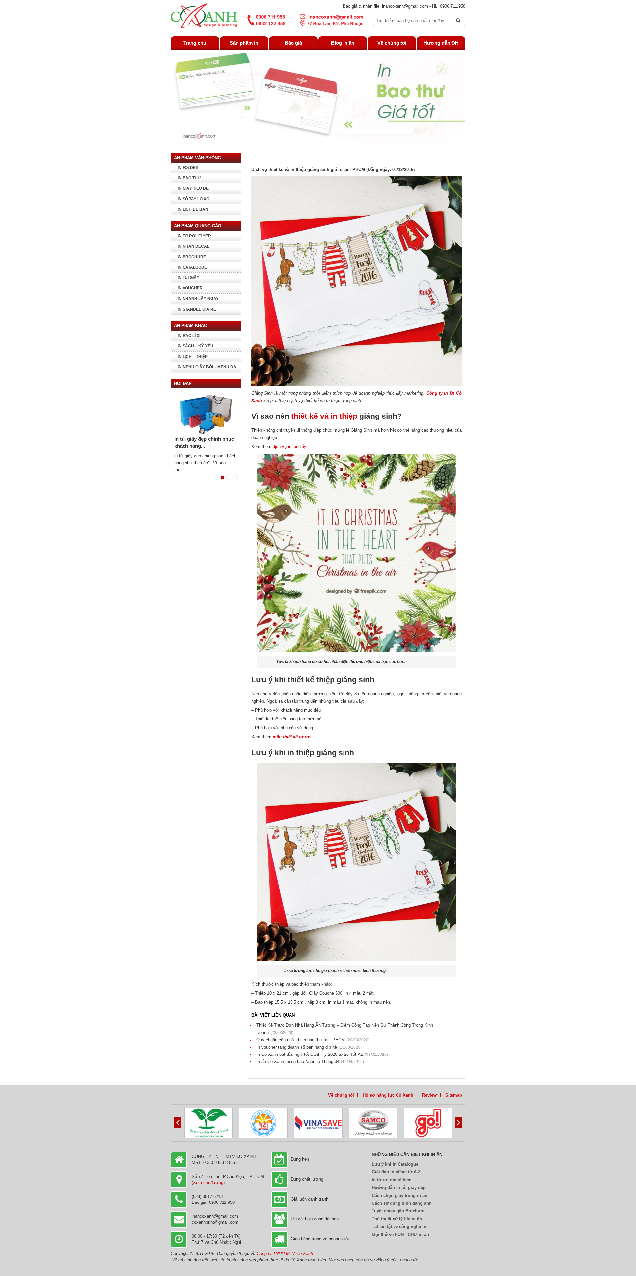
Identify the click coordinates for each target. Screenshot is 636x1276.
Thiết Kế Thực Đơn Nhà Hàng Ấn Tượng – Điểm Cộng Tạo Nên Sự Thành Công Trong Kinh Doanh (344, 1029)
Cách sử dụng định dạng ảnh (402, 1203)
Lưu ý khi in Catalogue (395, 1164)
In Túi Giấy (188, 277)
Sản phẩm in (244, 43)
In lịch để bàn (193, 209)
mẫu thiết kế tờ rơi (292, 736)
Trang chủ (194, 43)
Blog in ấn (342, 43)
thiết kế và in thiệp (324, 416)
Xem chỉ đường (208, 1182)
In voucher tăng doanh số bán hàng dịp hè (309, 1047)
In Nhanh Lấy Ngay (198, 298)
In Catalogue (192, 267)
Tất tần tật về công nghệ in (399, 1226)
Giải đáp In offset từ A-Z (396, 1171)
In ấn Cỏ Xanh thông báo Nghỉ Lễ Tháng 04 (310, 1061)
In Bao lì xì (189, 335)
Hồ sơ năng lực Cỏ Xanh (388, 1095)
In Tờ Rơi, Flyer (194, 236)
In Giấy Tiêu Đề (193, 188)
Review (429, 1095)
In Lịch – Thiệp (193, 356)
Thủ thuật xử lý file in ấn (397, 1218)
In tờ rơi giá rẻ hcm (392, 1179)
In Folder (188, 167)
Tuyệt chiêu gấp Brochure (398, 1210)
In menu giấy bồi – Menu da (207, 367)
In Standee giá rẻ (197, 309)
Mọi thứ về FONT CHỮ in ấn (400, 1234)
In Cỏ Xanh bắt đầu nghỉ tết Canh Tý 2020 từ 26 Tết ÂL (322, 1054)
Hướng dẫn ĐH (441, 43)
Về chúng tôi (391, 43)
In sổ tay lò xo (193, 199)
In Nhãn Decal (193, 246)
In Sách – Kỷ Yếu (195, 346)
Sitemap (453, 1095)
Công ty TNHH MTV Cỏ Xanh (285, 1253)
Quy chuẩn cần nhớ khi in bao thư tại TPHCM (313, 1039)
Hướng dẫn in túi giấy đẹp (399, 1187)
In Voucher (190, 288)
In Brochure (192, 257)
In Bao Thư (189, 178)
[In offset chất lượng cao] (204, 15)
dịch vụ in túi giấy (288, 446)
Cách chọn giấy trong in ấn (399, 1195)
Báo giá (293, 43)
